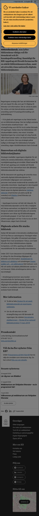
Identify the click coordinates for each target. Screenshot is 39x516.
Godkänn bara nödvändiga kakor (19, 38)
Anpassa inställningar (19, 43)
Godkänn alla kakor (19, 32)
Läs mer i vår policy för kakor (14, 26)
